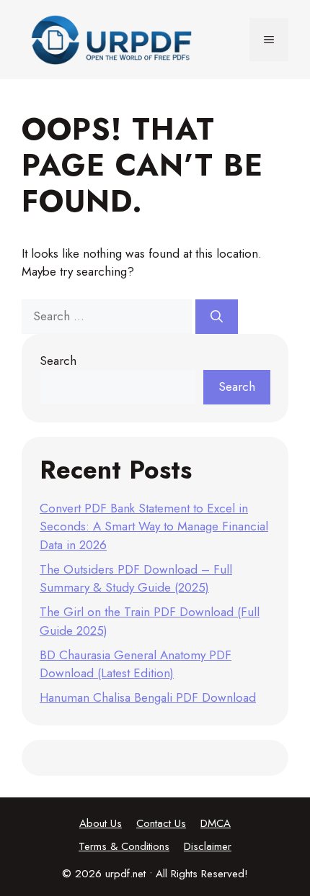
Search (58, 360)
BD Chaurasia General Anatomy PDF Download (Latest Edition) (135, 664)
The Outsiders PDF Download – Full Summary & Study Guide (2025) (136, 579)
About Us (100, 823)
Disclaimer (207, 846)
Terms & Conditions (124, 846)
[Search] (216, 316)
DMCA (215, 823)
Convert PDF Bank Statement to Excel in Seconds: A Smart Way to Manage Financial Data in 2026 (154, 526)
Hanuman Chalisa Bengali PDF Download (148, 697)
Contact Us (161, 823)
